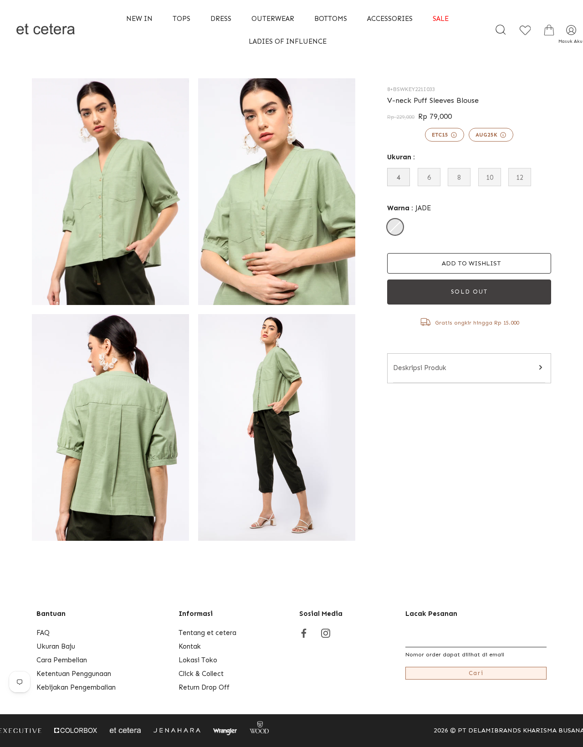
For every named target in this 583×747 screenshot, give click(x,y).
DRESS (220, 19)
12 (519, 177)
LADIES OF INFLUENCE (288, 41)
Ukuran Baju (55, 646)
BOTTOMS (330, 19)
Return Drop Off (204, 687)
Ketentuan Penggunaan (73, 674)
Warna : (409, 208)
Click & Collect (201, 674)
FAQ (43, 633)
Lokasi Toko (198, 660)
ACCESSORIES (390, 19)
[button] (469, 263)
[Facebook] (303, 633)
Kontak (190, 646)
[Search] (501, 30)
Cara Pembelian (61, 660)
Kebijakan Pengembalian (76, 687)
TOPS (181, 19)
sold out (469, 291)
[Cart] (549, 30)
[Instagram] (325, 633)
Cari (476, 673)
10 (489, 177)
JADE (395, 227)
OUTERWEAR (272, 19)
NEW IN (139, 19)
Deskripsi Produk (419, 368)
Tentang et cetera (207, 633)
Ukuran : (401, 157)
